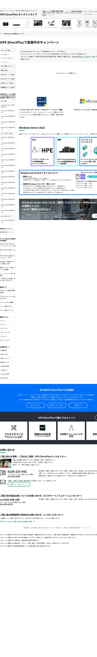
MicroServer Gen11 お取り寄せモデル (8, 106)
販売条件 (58, 528)
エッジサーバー (5, 62)
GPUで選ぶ (7, 66)
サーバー (2, 320)
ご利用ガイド (4, 370)
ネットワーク (4, 328)
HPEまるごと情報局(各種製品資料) (7, 291)
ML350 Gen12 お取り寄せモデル (8, 128)
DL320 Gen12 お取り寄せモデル (8, 149)
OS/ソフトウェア (5, 340)
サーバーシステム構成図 (7, 302)
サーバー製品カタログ (6, 306)
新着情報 (26, 528)
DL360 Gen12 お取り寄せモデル (8, 189)
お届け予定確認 (88, 14)
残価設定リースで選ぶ (8, 87)
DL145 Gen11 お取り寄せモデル (8, 221)
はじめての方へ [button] (35, 405)
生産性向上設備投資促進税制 (71, 528)
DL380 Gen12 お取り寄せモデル (8, 205)
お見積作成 (3, 350)
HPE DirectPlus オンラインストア (18, 14)
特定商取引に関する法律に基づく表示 (42, 528)
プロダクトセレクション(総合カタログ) (7, 297)
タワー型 (3, 101)
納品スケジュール (5, 358)
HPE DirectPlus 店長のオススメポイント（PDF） (7, 257)
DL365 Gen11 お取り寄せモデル (8, 194)
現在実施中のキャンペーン (7, 232)
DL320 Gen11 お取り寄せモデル (8, 144)
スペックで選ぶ (6, 50)
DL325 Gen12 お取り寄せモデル (8, 160)
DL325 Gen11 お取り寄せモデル (8, 155)
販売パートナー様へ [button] (57, 405)
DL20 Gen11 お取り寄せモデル (7, 138)
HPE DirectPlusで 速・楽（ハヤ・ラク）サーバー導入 (8, 245)
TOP (1, 33)
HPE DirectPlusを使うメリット (8, 251)
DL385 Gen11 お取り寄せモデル (8, 211)
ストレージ (3, 324)
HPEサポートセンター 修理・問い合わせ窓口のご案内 (16, 521)
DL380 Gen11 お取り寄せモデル (8, 200)
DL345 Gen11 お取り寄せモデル (8, 172)
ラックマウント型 (6, 133)
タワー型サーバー (5, 54)
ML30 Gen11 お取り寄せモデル (8, 111)
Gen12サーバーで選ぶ (8, 75)
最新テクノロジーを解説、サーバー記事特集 (8, 268)
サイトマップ (86, 528)
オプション (3, 336)
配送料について (4, 362)
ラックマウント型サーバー (8, 58)
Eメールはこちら (50, 15)
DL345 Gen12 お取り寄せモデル (8, 177)
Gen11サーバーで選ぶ (8, 79)
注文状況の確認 (4, 366)
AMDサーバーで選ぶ (7, 83)
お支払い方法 (4, 354)
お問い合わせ (4, 378)
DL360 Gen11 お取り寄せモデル (8, 183)
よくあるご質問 (4, 374)
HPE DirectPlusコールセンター (82, 57)
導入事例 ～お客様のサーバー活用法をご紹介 (7, 263)
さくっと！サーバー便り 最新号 (7, 274)
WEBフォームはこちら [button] (17, 484)
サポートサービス (5, 332)
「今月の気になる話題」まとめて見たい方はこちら (8, 279)
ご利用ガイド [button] (78, 405)
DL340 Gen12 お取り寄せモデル (8, 166)
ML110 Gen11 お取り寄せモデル (8, 117)
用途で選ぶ (4, 70)
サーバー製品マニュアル (7, 310)
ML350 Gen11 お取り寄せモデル (8, 123)
